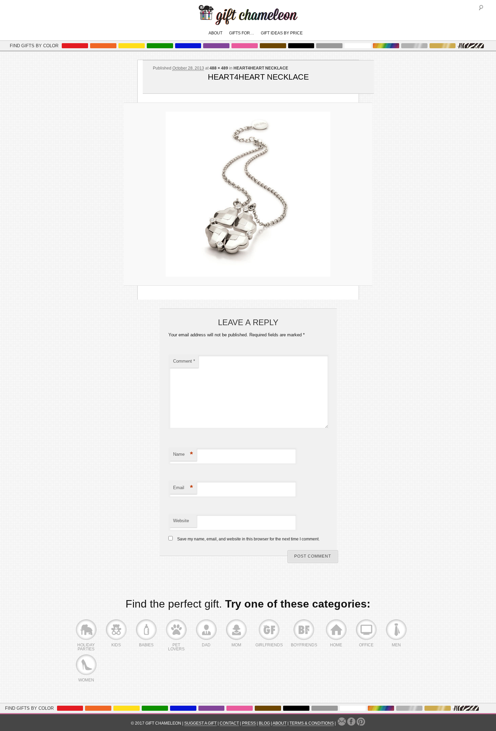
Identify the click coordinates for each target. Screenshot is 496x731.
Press (249, 723)
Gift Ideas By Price (282, 33)
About (215, 33)
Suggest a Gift (200, 723)
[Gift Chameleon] (248, 21)
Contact (229, 723)
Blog (264, 723)
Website (181, 520)
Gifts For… (241, 33)
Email (183, 487)
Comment (184, 361)
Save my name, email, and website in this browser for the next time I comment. (248, 539)
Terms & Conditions (312, 723)
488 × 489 (219, 68)
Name (183, 454)
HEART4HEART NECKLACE (260, 68)
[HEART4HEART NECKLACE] (248, 194)
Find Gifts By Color (34, 45)
